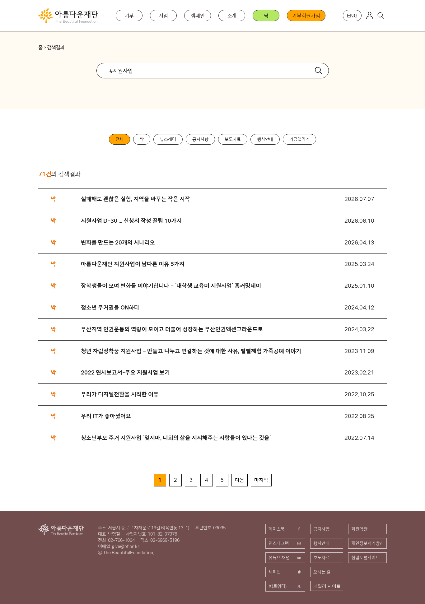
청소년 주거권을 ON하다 (110, 307)
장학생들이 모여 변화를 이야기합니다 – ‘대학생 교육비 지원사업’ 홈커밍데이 (171, 285)
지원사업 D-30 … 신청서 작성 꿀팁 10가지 (132, 220)
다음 (239, 480)
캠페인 (198, 15)
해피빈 (275, 572)
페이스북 (277, 529)
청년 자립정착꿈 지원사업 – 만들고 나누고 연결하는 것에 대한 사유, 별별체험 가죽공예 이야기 (191, 351)
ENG (352, 15)
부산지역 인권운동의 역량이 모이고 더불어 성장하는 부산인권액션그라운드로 (172, 329)
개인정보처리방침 (367, 543)
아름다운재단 (61, 529)
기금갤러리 (299, 139)
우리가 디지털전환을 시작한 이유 (120, 394)
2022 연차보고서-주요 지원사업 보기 (125, 372)
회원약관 (359, 529)
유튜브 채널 (279, 557)
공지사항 (200, 139)
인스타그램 (279, 543)
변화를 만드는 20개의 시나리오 (118, 242)
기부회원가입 (306, 15)
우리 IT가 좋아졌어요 (106, 416)
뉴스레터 (168, 139)
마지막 (261, 480)
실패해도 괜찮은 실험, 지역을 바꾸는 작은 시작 (135, 198)
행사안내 (265, 139)
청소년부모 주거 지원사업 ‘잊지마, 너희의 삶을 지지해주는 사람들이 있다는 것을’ (176, 437)
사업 (163, 15)
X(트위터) (278, 586)
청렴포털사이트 (365, 557)
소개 (232, 15)
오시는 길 (321, 572)
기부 (129, 15)
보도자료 (233, 139)
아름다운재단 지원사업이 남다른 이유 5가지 (132, 263)
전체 (119, 139)
